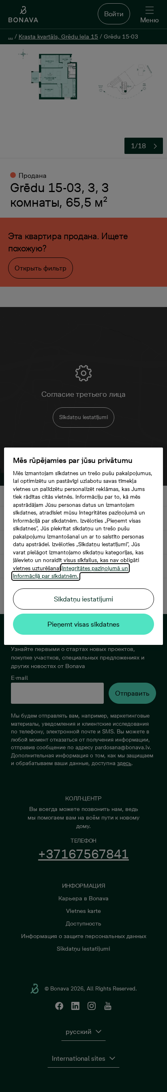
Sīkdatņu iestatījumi (83, 599)
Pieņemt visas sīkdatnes (83, 624)
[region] (83, 546)
